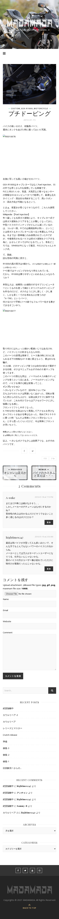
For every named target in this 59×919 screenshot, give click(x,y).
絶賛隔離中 (8, 708)
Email (5, 610)
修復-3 (6, 748)
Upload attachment (29, 587)
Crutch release (10, 734)
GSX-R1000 (27, 108)
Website (7, 621)
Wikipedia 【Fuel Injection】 (16, 214)
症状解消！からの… (12, 768)
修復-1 (6, 761)
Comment (7, 632)
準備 (5, 741)
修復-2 (6, 754)
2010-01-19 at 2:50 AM (44, 536)
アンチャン (22, 792)
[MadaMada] (29, 24)
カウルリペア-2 (10, 714)
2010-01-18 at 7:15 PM (44, 497)
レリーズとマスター (12, 728)
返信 (49, 522)
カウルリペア (9, 721)
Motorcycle (41, 108)
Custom (15, 108)
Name (6, 599)
